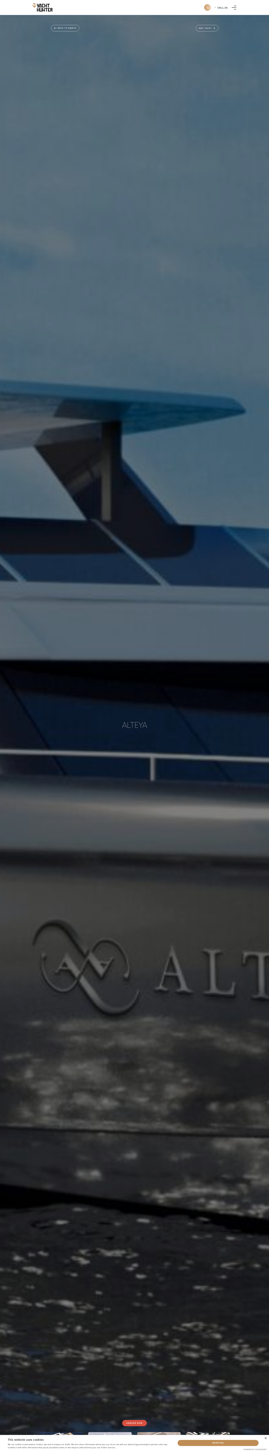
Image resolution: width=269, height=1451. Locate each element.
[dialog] (134, 1443)
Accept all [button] (218, 1442)
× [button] (265, 1438)
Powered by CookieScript (255, 1449)
